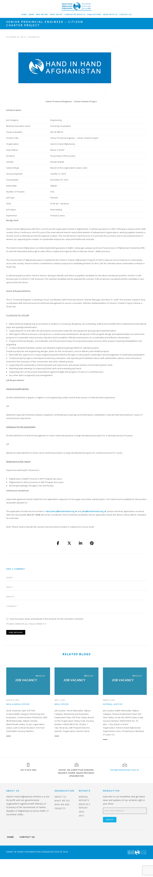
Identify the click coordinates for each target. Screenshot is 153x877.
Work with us (110, 14)
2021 (81, 815)
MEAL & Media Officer (18, 704)
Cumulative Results (74, 14)
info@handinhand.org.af (124, 770)
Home (24, 14)
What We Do (56, 14)
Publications (94, 14)
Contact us (126, 14)
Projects (60, 808)
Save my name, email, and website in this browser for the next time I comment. (47, 618)
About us (60, 796)
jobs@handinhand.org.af (94, 511)
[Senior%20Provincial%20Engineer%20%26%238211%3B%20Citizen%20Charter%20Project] (58, 543)
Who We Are (42, 14)
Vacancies (34, 37)
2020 (81, 811)
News (31, 14)
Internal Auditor (112, 704)
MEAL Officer (62, 704)
